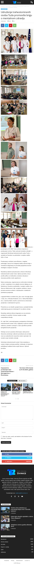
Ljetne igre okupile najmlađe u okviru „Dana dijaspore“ (16, 392)
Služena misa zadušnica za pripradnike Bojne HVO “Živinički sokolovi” (5, 393)
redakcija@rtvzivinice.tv (22, 493)
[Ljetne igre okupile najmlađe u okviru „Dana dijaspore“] (17, 387)
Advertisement (19, 560)
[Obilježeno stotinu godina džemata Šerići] (28, 387)
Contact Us (27, 560)
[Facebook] (2, 25)
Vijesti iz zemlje (5, 547)
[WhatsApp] (14, 25)
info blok (3, 544)
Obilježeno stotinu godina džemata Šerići (28, 392)
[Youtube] (22, 496)
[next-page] (18, 399)
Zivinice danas (4, 541)
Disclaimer (6, 560)
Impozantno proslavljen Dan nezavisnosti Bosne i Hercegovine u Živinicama (7, 371)
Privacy (12, 560)
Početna (2, 6)
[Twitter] (6, 25)
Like (30, 454)
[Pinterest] (10, 25)
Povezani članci (12, 380)
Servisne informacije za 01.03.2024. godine (26, 369)
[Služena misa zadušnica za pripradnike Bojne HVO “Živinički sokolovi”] (6, 387)
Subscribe (28, 461)
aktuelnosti (8, 6)
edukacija (3, 552)
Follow (29, 457)
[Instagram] (15, 496)
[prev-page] (16, 399)
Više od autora (22, 380)
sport (2, 549)
